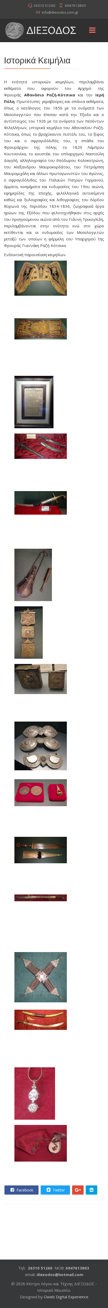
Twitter (58, 1190)
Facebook (24, 1190)
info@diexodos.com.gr (60, 12)
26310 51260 (44, 5)
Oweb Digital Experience (66, 1296)
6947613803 (75, 5)
